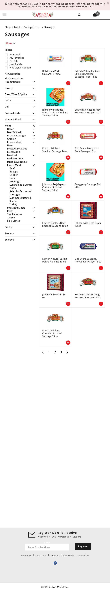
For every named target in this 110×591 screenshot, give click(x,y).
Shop (7, 27)
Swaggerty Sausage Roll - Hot (88, 186)
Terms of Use (83, 555)
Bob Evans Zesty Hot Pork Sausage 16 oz (86, 150)
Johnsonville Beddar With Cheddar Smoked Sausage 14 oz (54, 112)
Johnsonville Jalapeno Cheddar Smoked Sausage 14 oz (54, 187)
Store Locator (41, 555)
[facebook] (55, 563)
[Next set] (67, 352)
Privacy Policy (68, 555)
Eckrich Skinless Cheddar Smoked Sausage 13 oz (52, 333)
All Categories (12, 73)
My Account (26, 555)
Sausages (49, 27)
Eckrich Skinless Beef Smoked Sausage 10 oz (55, 224)
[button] (33, 82)
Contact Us (54, 555)
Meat (17, 27)
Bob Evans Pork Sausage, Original (51, 72)
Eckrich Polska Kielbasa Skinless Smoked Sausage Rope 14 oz (87, 73)
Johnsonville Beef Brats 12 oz (88, 224)
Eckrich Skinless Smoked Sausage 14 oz (55, 150)
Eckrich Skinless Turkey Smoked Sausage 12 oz (88, 111)
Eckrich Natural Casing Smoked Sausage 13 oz (87, 296)
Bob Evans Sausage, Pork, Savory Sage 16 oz (88, 260)
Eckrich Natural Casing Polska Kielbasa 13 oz (54, 260)
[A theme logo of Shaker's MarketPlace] (43, 14)
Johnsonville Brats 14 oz (54, 296)
